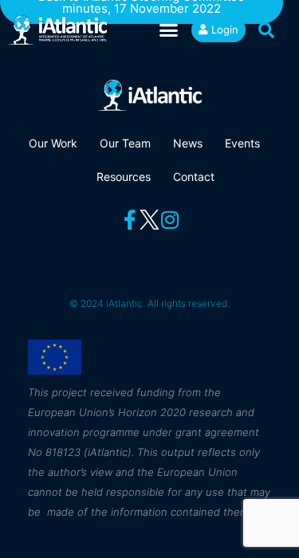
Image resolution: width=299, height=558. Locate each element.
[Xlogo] (149, 220)
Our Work (53, 143)
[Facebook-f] (130, 220)
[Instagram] (169, 220)
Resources (123, 176)
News (188, 143)
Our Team (125, 143)
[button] (169, 30)
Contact (193, 176)
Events (242, 143)
